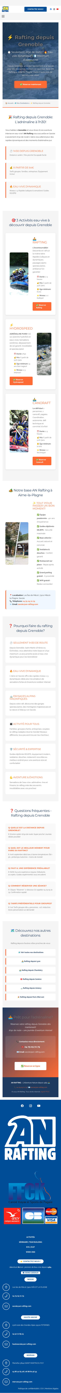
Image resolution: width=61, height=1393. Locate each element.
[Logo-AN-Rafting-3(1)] (5, 9)
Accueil (10, 103)
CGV (42, 1389)
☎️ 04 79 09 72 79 (30, 1046)
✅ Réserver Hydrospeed (18, 381)
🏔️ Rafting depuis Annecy (30, 988)
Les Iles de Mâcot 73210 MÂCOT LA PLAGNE (29, 1287)
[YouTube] (57, 9)
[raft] (30, 1215)
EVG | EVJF (30, 1247)
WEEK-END (30, 1252)
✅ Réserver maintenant (30, 84)
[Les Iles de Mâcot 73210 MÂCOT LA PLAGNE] (7, 1287)
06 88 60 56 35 (31, 1372)
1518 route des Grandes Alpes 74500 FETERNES (30, 1325)
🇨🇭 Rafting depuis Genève (30, 979)
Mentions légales (51, 1389)
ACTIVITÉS (30, 1237)
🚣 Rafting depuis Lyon (31, 961)
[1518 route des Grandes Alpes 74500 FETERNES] (7, 1325)
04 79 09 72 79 (29, 601)
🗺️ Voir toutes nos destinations (30, 952)
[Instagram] (54, 9)
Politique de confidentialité (28, 1389)
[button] (3, 16)
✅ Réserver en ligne (30, 1066)
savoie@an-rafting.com (28, 604)
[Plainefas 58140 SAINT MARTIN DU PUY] (7, 1363)
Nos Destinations (23, 103)
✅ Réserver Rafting (41, 306)
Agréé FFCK (45, 1092)
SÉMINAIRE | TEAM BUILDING (30, 1242)
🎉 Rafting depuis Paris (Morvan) (31, 997)
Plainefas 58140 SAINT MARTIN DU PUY (28, 1363)
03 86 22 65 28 (18, 1372)
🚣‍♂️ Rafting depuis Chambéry (31, 970)
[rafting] (30, 1137)
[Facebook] (50, 9)
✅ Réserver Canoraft (41, 461)
